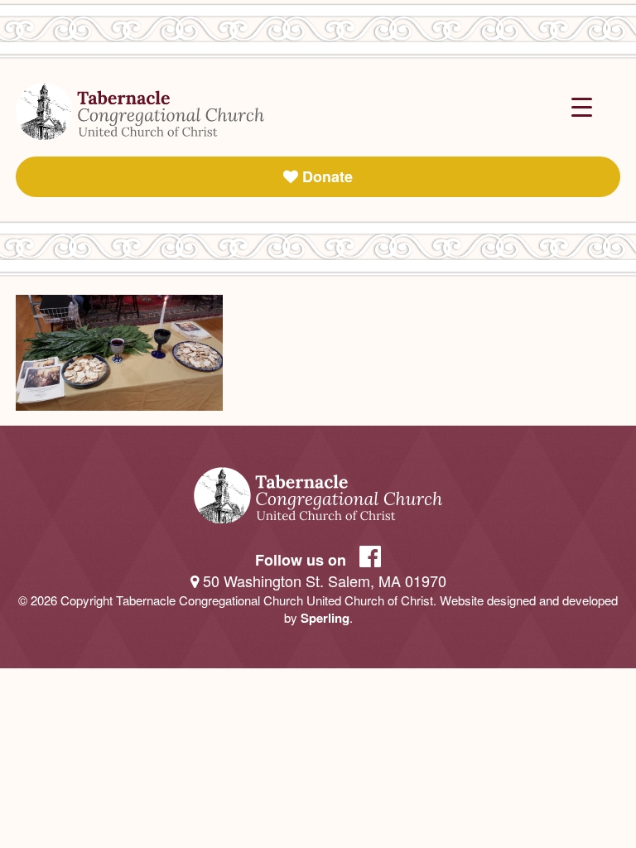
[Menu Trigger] (582, 105)
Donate (325, 176)
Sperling (325, 618)
